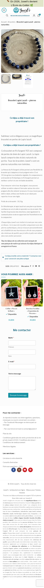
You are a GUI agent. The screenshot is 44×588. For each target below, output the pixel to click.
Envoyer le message (18, 401)
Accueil (4, 22)
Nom (9, 362)
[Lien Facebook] (28, 272)
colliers (5, 528)
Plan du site (7, 441)
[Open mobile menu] (4, 10)
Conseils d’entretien (10, 470)
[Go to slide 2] (22, 70)
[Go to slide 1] (20, 70)
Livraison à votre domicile (12, 466)
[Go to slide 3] (24, 70)
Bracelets (11, 22)
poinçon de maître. (8, 543)
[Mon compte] (34, 15)
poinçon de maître (11, 243)
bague (11, 528)
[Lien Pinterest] (37, 272)
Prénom (11, 352)
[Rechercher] (7, 15)
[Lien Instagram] (31, 272)
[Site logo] (22, 10)
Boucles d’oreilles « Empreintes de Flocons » (31, 316)
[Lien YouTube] (34, 272)
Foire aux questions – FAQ (12, 474)
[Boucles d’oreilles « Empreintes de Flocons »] (31, 299)
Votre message (14, 379)
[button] (3, 51)
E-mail (11, 367)
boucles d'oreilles (26, 528)
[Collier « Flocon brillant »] (11, 299)
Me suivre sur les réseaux (20, 15)
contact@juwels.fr (30, 437)
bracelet (16, 528)
